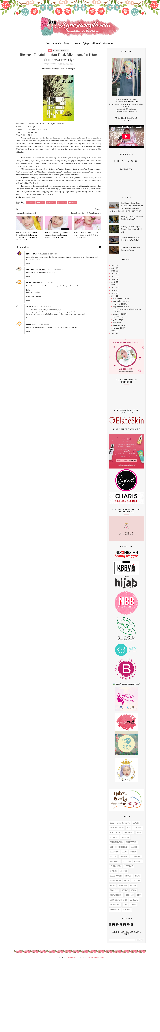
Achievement (108, 43)
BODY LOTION (115, 832)
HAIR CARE (127, 861)
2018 (113, 285)
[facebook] (114, 161)
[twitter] (118, 161)
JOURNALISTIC (115, 866)
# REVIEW (64, 51)
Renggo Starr (31, 254)
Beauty (66, 43)
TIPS (125, 905)
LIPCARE (113, 871)
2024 (113, 268)
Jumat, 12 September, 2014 (47, 254)
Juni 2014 (117, 320)
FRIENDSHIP (115, 861)
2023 (113, 271)
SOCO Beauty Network (118, 900)
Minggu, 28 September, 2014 (51, 283)
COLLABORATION (116, 842)
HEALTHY (137, 861)
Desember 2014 (120, 298)
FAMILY (133, 852)
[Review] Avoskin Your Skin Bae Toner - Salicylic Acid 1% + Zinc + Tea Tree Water (86, 235)
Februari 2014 (119, 325)
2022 (113, 273)
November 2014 (120, 301)
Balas (28, 263)
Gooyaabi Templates (97, 957)
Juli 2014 (117, 317)
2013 (113, 331)
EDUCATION (114, 852)
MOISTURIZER (115, 881)
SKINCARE (130, 895)
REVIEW (125, 890)
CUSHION (134, 847)
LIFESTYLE (129, 866)
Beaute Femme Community (120, 823)
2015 (113, 293)
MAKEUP (128, 876)
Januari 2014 (118, 328)
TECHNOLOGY (115, 905)
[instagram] (132, 161)
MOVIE (126, 881)
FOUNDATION (136, 857)
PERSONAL (123, 885)
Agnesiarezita (32, 269)
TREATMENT (115, 909)
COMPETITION (131, 842)
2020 (113, 279)
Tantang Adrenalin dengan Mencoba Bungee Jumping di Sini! (131, 229)
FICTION (113, 857)
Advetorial (96, 43)
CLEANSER (125, 837)
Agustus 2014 (119, 314)
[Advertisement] (70, 996)
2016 (113, 290)
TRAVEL (134, 905)
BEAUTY (136, 823)
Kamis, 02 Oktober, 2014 (42, 307)
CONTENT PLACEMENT (119, 847)
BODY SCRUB (129, 832)
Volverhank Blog (33, 283)
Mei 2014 (117, 322)
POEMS (133, 885)
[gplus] (123, 161)
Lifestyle (86, 43)
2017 (113, 287)
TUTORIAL (127, 909)
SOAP (139, 895)
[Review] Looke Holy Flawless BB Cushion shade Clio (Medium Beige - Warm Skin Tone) (58, 235)
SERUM (133, 890)
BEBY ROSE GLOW (117, 828)
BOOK (139, 832)
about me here (132, 102)
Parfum (112, 885)
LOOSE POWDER (116, 876)
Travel (76, 43)
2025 (113, 265)
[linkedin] (128, 161)
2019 (113, 282)
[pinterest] (136, 161)
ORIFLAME (136, 881)
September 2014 (120, 306)
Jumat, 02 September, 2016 (41, 324)
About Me (57, 43)
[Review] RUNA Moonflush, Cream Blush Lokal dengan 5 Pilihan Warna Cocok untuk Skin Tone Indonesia (28, 236)
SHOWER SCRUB (116, 895)
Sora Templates (70, 957)
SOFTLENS (134, 900)
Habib (28, 324)
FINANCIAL (123, 857)
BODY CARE (137, 828)
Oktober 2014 (119, 304)
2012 (113, 333)
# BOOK (56, 51)
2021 (113, 276)
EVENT (124, 852)
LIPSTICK (123, 871)
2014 (113, 296)
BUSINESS (114, 837)
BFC (128, 828)
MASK (137, 876)
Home (48, 43)
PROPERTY (114, 890)
